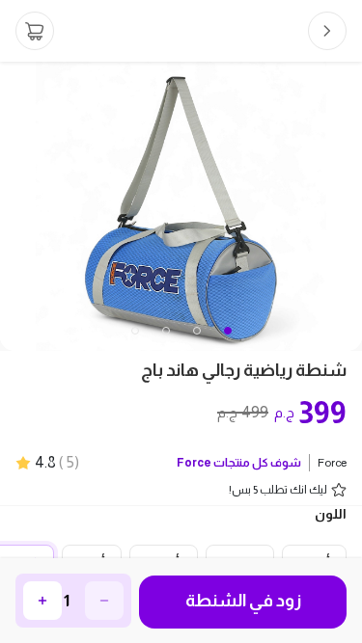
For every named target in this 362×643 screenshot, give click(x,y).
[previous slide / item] (13, 206)
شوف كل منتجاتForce (239, 462)
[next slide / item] (348, 206)
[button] (135, 331)
